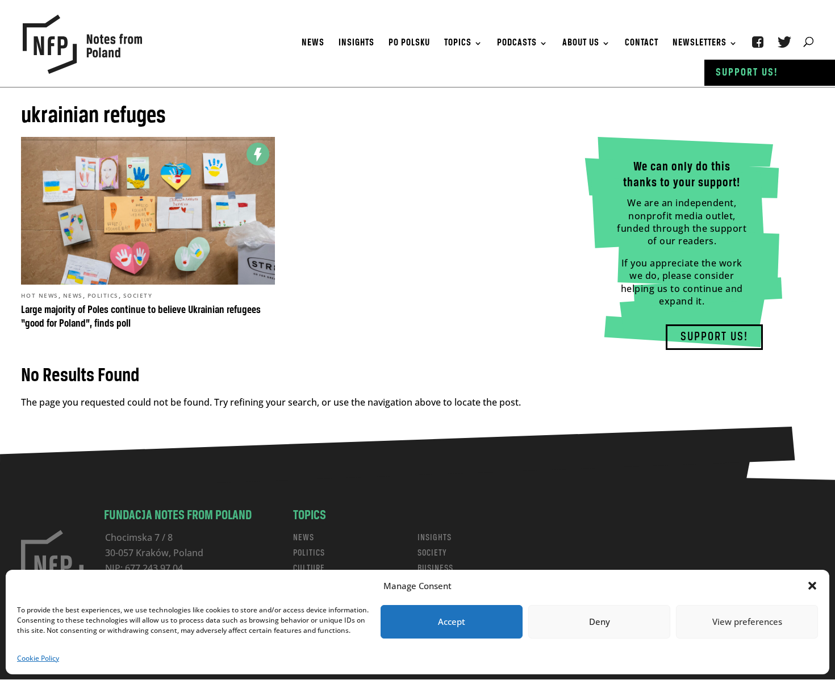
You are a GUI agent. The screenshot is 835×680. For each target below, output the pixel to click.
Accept (451, 621)
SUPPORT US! (714, 337)
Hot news (40, 295)
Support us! (747, 72)
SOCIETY (432, 553)
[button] (812, 585)
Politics (103, 295)
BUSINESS (435, 568)
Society (138, 295)
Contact (641, 43)
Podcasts (517, 43)
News (313, 43)
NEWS (303, 538)
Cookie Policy (38, 658)
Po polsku (409, 43)
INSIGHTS (435, 538)
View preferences (747, 621)
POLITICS (309, 553)
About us (580, 43)
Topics (457, 43)
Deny (599, 621)
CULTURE (309, 568)
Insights (356, 43)
